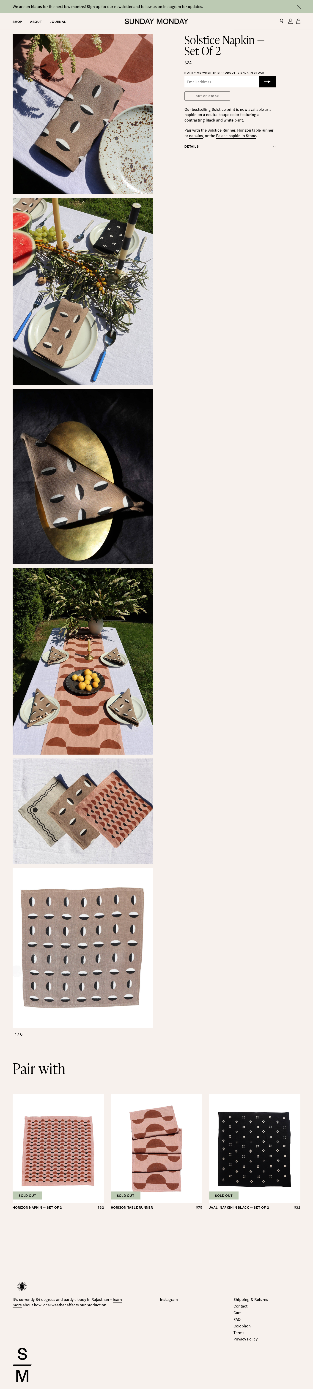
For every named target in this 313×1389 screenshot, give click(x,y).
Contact (240, 1306)
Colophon (242, 1326)
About (36, 21)
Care (237, 1312)
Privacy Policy (245, 1339)
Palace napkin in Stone (236, 135)
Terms (238, 1332)
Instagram (169, 1299)
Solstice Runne (221, 130)
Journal (58, 21)
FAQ (237, 1319)
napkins (196, 135)
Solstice (219, 109)
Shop (17, 21)
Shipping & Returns (250, 1299)
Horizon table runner (255, 130)
